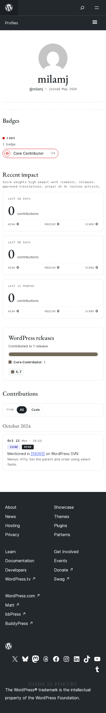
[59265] (38, 453)
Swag (62, 579)
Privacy (12, 534)
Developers (15, 570)
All (22, 410)
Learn (10, 551)
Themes (61, 516)
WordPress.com (22, 595)
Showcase (64, 507)
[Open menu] (98, 7)
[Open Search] (82, 7)
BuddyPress (19, 623)
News (10, 516)
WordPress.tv (20, 579)
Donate (63, 570)
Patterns (62, 534)
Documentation (19, 560)
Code (35, 410)
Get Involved (66, 551)
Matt (12, 605)
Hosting (12, 525)
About (10, 507)
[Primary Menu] (94, 22)
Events (60, 560)
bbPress (15, 614)
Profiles (11, 23)
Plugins (60, 525)
